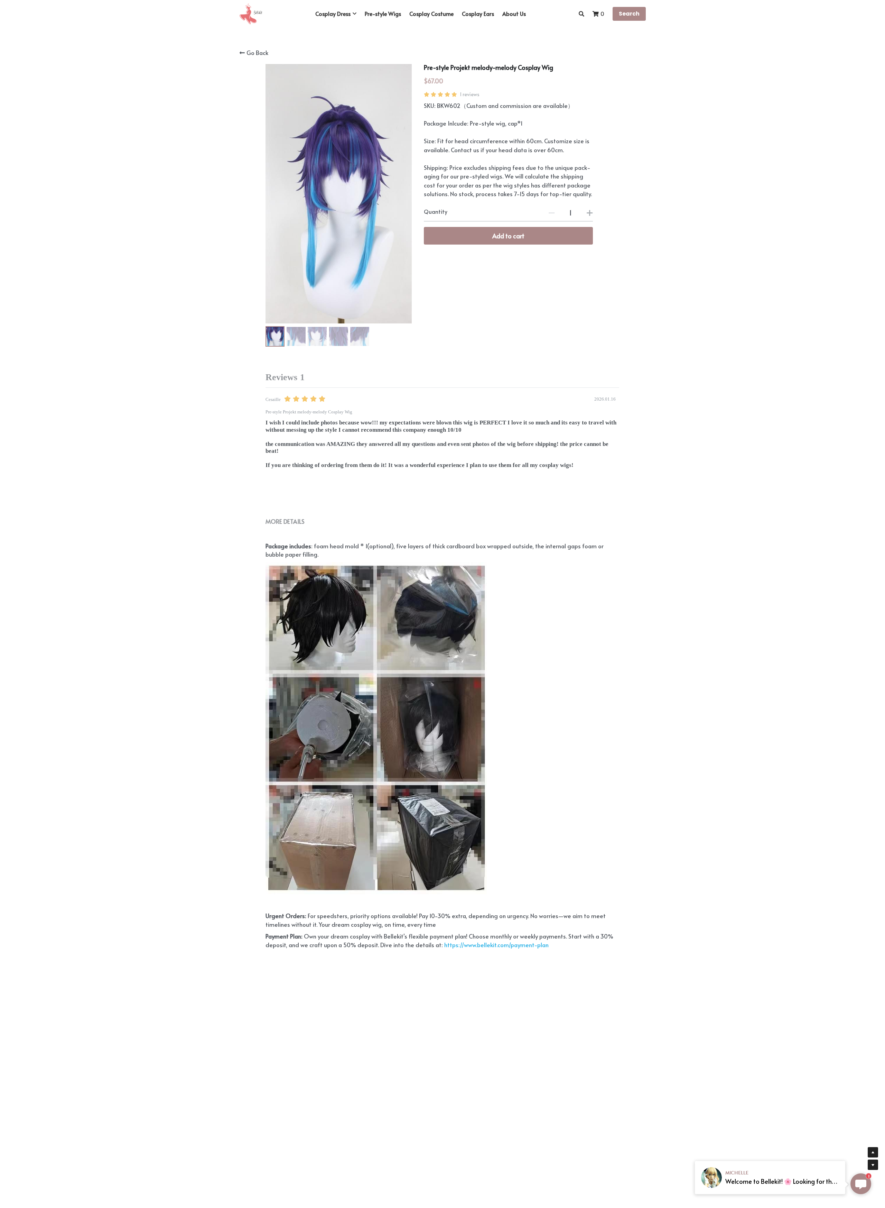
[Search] (581, 14)
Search (629, 14)
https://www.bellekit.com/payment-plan (496, 945)
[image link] (251, 13)
